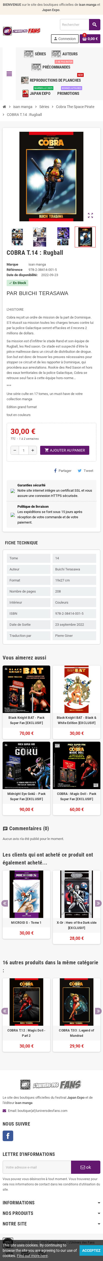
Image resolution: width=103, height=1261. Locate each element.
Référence (14, 270)
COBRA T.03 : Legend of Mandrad (76, 1033)
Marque (12, 264)
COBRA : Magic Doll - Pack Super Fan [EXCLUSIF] (76, 796)
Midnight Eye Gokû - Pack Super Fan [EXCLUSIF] (26, 796)
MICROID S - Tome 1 (26, 923)
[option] (26, 910)
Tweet (88, 471)
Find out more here (32, 1256)
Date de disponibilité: (22, 275)
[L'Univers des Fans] (22, 31)
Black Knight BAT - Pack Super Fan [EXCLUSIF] (26, 720)
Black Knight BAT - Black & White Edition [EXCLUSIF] (76, 720)
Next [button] (98, 903)
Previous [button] (4, 903)
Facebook (8, 1136)
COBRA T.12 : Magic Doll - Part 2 (26, 1033)
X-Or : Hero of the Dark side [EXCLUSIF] (77, 925)
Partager (65, 471)
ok (88, 1167)
